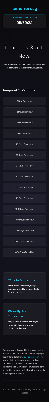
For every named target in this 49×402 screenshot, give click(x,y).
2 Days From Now (25, 111)
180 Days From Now (25, 219)
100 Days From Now (24, 209)
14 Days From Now (24, 155)
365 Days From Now (24, 230)
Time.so (25, 392)
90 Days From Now (24, 198)
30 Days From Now (24, 176)
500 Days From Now (24, 241)
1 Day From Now (24, 101)
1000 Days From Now (24, 252)
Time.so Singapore (31, 356)
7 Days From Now (25, 133)
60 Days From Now (24, 187)
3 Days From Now (25, 122)
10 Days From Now (24, 144)
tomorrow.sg (24, 8)
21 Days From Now (24, 165)
